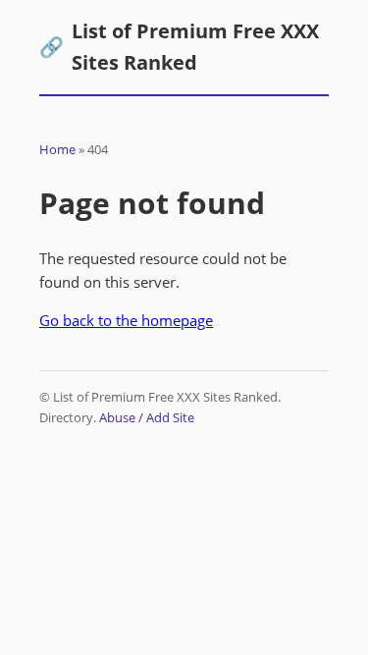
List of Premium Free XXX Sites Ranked (179, 47)
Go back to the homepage (126, 320)
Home (57, 149)
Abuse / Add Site (146, 417)
